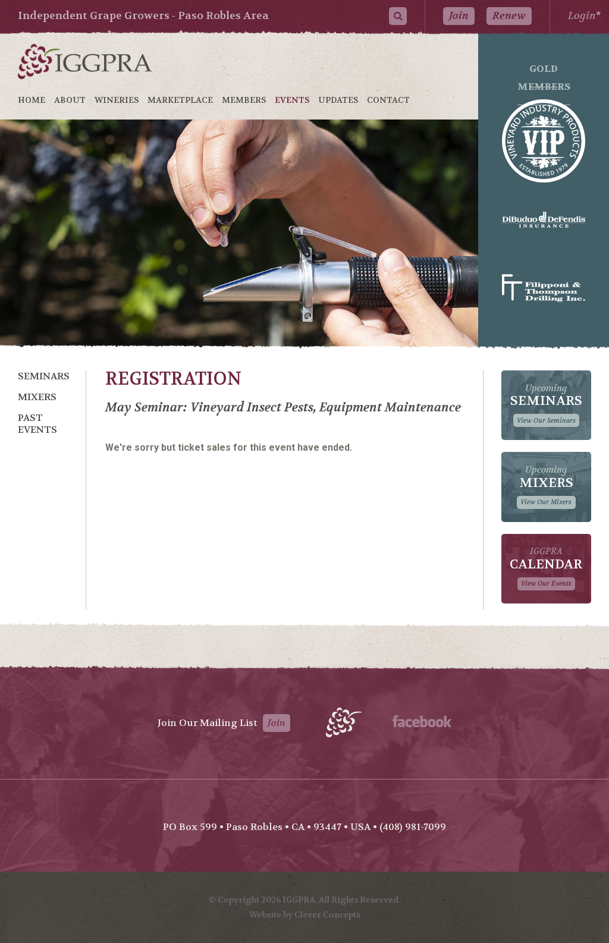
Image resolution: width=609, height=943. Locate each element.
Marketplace (180, 100)
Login (582, 16)
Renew (509, 16)
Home (31, 100)
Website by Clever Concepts (304, 914)
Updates (338, 100)
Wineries (117, 100)
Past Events (37, 423)
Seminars (44, 376)
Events (292, 100)
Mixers (37, 397)
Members (244, 100)
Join (459, 16)
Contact (388, 100)
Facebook (422, 721)
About (70, 100)
